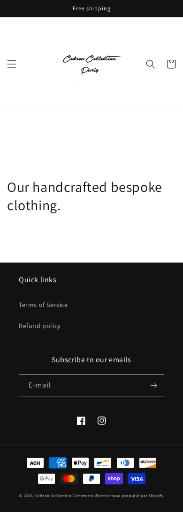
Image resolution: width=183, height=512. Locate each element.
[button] (11, 64)
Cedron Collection (54, 495)
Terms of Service (43, 304)
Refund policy (40, 326)
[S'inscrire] (153, 385)
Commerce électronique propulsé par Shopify (118, 495)
